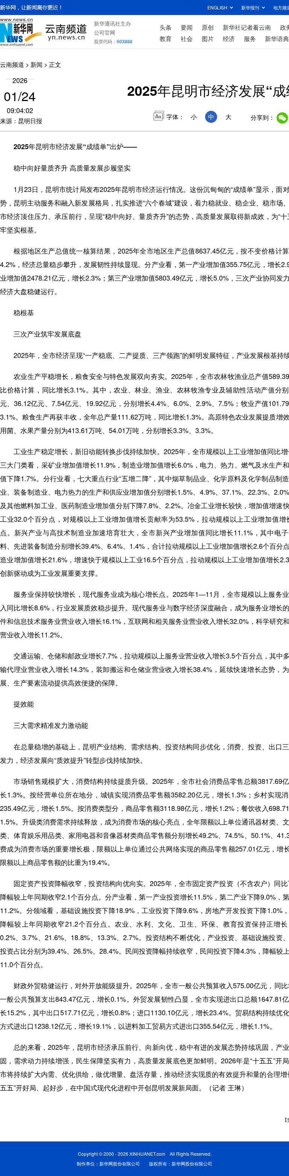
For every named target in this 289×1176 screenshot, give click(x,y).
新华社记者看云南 (247, 27)
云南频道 (12, 64)
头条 (166, 27)
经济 (229, 38)
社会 (187, 38)
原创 (208, 27)
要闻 (187, 27)
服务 (250, 38)
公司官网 (104, 32)
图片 (208, 38)
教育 (166, 38)
